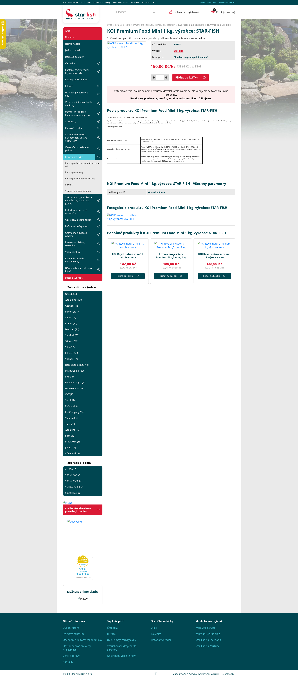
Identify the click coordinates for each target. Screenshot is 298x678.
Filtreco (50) (71, 352)
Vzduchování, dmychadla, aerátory (79, 104)
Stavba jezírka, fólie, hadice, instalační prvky (77, 113)
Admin (192, 673)
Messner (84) (72, 329)
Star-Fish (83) (72, 335)
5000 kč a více (72, 492)
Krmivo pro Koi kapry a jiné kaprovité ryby (82, 164)
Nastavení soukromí (208, 673)
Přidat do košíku (186, 77)
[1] (154, 12)
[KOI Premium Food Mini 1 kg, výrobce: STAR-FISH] (126, 45)
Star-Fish (178, 50)
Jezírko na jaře (72, 43)
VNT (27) (69, 394)
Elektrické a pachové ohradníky (76, 211)
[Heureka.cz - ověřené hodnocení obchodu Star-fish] (82, 567)
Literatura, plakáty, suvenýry (75, 244)
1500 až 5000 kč (74, 486)
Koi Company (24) (74, 412)
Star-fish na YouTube (208, 646)
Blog (155, 2)
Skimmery (70, 121)
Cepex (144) (71, 305)
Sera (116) (70, 317)
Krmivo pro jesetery (74, 172)
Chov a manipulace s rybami (76, 234)
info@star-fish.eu (227, 2)
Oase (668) (71, 293)
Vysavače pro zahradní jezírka (77, 149)
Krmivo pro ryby (74, 156)
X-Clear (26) (71, 406)
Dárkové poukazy (74, 56)
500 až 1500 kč (73, 481)
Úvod (109, 24)
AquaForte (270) (73, 299)
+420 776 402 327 (208, 2)
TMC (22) (70, 423)
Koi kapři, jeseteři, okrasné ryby (74, 260)
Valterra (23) (71, 417)
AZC (184, 673)
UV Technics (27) (74, 388)
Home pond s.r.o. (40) (76, 364)
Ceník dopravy (71, 655)
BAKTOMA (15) (73, 441)
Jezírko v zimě (72, 50)
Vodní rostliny (72, 251)
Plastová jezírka (73, 128)
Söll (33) (69, 376)
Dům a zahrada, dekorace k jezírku (79, 269)
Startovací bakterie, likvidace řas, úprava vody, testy (76, 137)
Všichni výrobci (73, 453)
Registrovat (192, 12)
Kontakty (135, 2)
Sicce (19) (70, 435)
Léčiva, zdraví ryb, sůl (76, 226)
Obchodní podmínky (95, 2)
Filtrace (69, 86)
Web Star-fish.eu (205, 627)
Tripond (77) (71, 341)
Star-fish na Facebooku (209, 640)
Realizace (146, 2)
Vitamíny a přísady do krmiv (78, 191)
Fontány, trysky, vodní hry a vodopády (77, 71)
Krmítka (68, 184)
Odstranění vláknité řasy (121, 655)
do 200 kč (70, 469)
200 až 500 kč (72, 475)
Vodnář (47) (71, 358)
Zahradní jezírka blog (208, 634)
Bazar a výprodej (74, 277)
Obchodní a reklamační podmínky (82, 640)
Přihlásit (178, 12)
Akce (67, 30)
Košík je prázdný (225, 12)
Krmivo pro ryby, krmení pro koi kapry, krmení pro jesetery (145, 24)
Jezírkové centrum (70, 2)
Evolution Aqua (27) (75, 382)
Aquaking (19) (72, 429)
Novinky (69, 37)
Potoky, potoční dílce (76, 79)
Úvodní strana (71, 627)
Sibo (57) (69, 347)
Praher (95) (71, 323)
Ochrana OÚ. (228, 673)
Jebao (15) (70, 447)
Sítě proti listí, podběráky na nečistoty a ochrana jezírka (78, 200)
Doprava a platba (120, 2)
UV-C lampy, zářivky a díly (76, 94)
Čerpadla (70, 63)
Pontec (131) (72, 311)
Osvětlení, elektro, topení (78, 219)
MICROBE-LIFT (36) (75, 370)
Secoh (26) (70, 400)
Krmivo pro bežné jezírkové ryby (80, 178)
